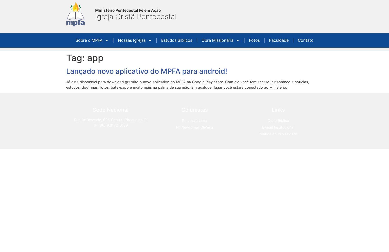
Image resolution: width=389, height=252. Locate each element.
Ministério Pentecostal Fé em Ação (128, 10)
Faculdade (279, 40)
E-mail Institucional (278, 127)
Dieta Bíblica (278, 120)
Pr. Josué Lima (194, 120)
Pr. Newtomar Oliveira (194, 127)
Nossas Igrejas (132, 40)
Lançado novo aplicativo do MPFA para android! (146, 71)
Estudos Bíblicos (176, 40)
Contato (306, 40)
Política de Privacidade (278, 134)
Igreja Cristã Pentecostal (135, 16)
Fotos (254, 40)
